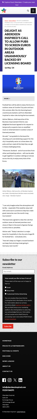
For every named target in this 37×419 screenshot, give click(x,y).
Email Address (7, 267)
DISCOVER (6, 356)
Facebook (4, 380)
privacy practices (10, 319)
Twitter (15, 380)
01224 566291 (8, 390)
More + (7, 98)
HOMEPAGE (7, 341)
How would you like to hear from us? (18, 278)
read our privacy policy (23, 305)
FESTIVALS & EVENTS (10, 351)
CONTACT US (7, 371)
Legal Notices (21, 412)
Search (28, 10)
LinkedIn (20, 380)
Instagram (9, 380)
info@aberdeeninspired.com (14, 387)
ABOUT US (6, 366)
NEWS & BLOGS (8, 361)
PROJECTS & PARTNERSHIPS (13, 346)
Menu (33, 10)
